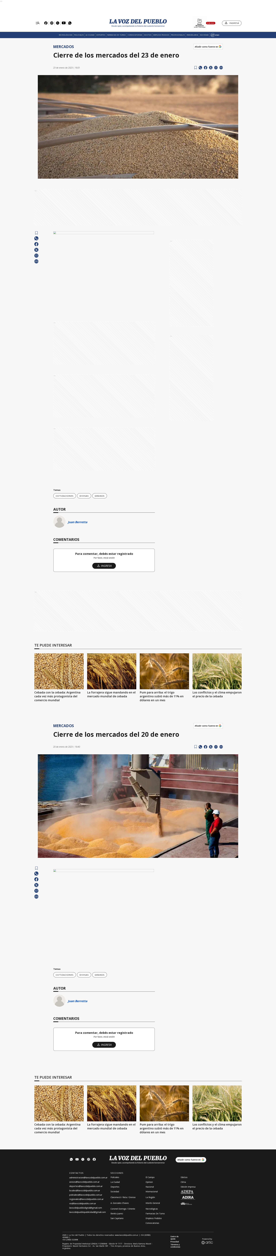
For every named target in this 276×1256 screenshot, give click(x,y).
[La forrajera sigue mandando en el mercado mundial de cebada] (111, 671)
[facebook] (205, 67)
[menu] (37, 23)
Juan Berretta (77, 522)
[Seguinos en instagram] (88, 1160)
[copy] (221, 67)
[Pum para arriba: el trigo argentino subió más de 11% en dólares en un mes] (164, 671)
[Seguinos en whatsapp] (71, 1160)
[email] (216, 67)
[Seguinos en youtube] (77, 1160)
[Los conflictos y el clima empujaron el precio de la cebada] (217, 671)
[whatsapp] (200, 67)
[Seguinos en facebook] (94, 1160)
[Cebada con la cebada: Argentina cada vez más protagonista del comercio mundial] (59, 671)
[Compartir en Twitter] (210, 67)
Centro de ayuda (174, 1237)
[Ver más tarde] (195, 67)
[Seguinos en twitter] (82, 1160)
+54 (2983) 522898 (70, 1240)
